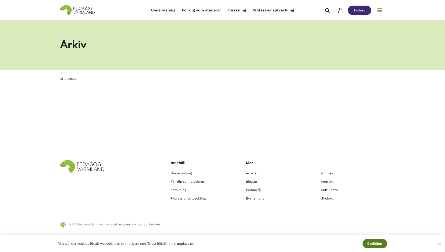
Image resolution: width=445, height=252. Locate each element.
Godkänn (374, 243)
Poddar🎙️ (253, 190)
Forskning (237, 10)
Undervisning (163, 10)
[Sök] (327, 10)
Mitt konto (329, 190)
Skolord (359, 10)
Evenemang (255, 198)
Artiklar (252, 173)
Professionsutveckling (273, 10)
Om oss (327, 173)
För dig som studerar (201, 10)
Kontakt (327, 181)
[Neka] (439, 243)
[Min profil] (340, 10)
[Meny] (379, 10)
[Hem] (61, 78)
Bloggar (251, 181)
